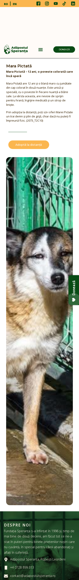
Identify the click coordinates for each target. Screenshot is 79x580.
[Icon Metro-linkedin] (73, 3)
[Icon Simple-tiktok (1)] (64, 3)
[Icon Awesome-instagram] (46, 3)
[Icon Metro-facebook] (38, 3)
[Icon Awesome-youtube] (55, 3)
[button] (40, 49)
